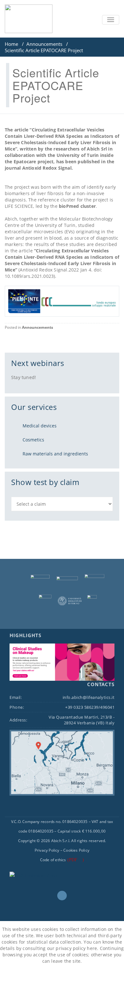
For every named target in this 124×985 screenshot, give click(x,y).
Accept (46, 975)
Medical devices (40, 426)
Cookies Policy (76, 850)
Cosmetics (33, 440)
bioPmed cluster (77, 206)
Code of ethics (53, 859)
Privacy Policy (47, 850)
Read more (77, 975)
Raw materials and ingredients (55, 454)
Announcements (44, 44)
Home (11, 44)
